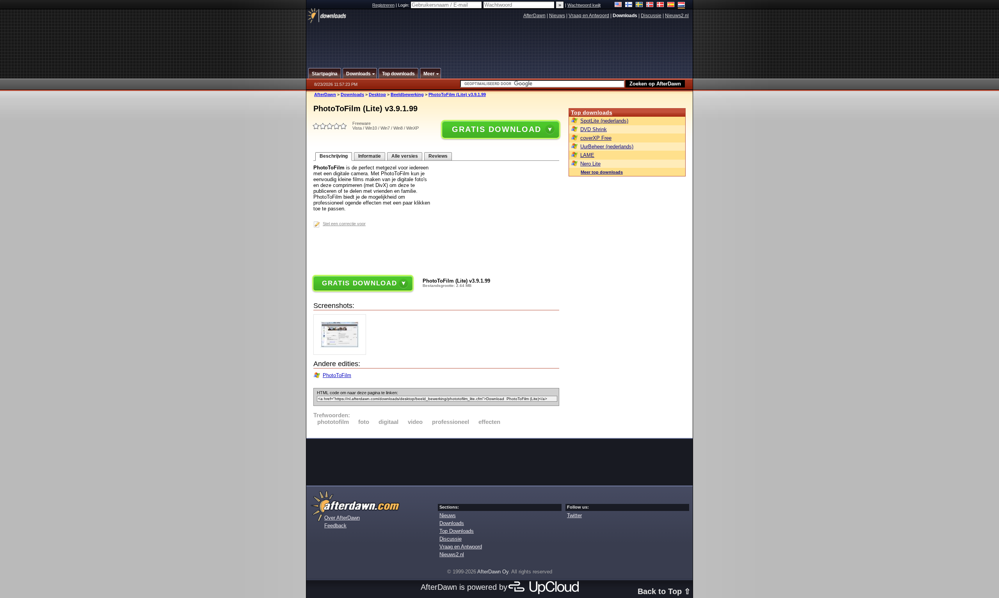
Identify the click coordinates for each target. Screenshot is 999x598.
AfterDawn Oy (492, 572)
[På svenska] (639, 5)
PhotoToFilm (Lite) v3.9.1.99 (457, 94)
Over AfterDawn (342, 518)
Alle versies (404, 156)
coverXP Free (595, 138)
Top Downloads (456, 531)
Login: (404, 5)
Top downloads (591, 112)
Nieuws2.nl (677, 15)
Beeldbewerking (407, 94)
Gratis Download (496, 129)
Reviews (438, 156)
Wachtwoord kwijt (584, 5)
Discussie (651, 15)
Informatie (369, 156)
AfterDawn (534, 15)
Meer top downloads (602, 172)
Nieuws (557, 15)
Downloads (352, 94)
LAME (587, 155)
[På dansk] (660, 5)
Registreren (383, 5)
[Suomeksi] (629, 5)
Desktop (377, 94)
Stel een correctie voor (344, 223)
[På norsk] (650, 5)
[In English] (618, 5)
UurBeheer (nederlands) (606, 147)
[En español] (671, 5)
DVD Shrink (593, 129)
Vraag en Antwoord (589, 15)
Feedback (335, 526)
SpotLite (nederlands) (604, 121)
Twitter (574, 515)
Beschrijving (334, 156)
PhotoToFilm (337, 375)
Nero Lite (590, 164)
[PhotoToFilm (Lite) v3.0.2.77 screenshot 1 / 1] (341, 353)
